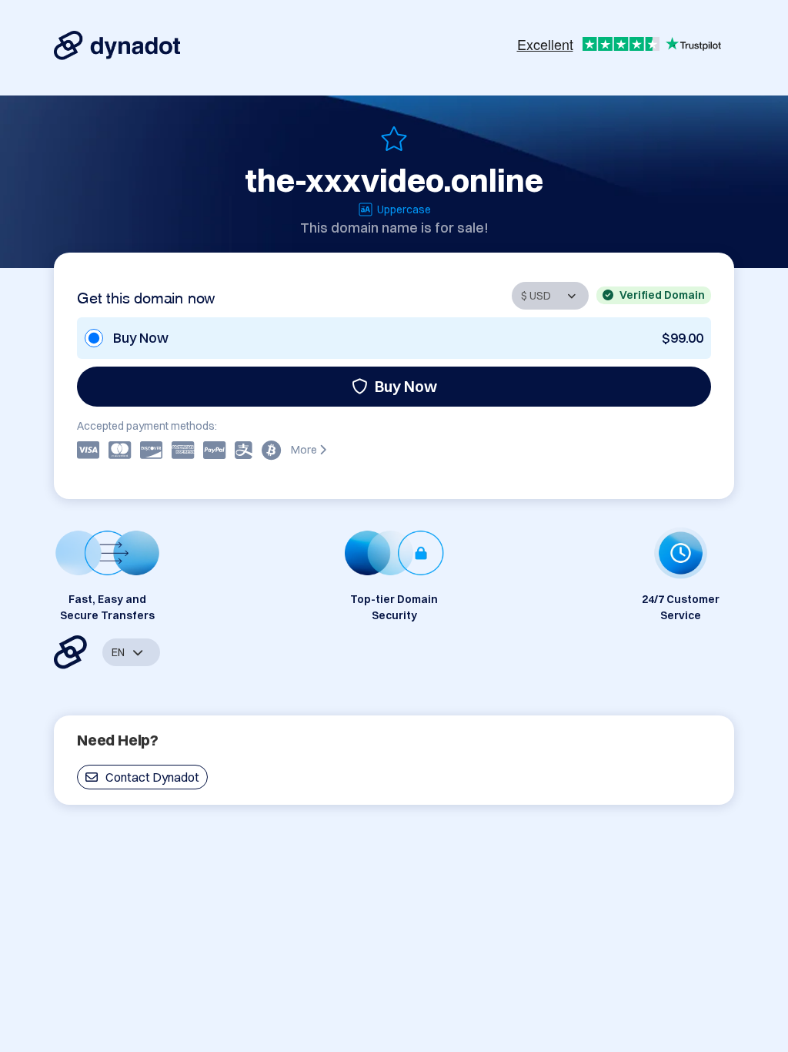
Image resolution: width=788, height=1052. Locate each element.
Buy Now (406, 386)
